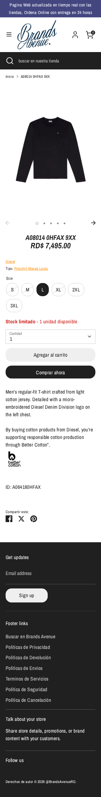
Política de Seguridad (26, 689)
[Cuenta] (75, 32)
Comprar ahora (50, 372)
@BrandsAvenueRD (60, 781)
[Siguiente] (93, 223)
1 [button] (37, 223)
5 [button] (64, 223)
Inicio (10, 76)
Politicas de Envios (24, 668)
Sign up (26, 595)
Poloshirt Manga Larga (31, 268)
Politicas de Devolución (28, 657)
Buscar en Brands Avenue (30, 636)
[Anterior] (7, 223)
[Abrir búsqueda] (9, 61)
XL (58, 289)
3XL (14, 305)
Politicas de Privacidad (28, 647)
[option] (50, 150)
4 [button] (58, 223)
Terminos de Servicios (27, 678)
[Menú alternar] (9, 34)
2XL (76, 289)
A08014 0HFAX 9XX (35, 76)
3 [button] (51, 223)
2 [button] (44, 223)
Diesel (10, 261)
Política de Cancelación (28, 700)
